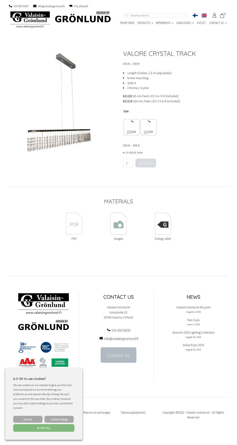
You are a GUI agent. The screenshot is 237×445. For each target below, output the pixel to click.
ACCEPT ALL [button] (43, 428)
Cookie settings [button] (59, 419)
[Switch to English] (204, 15)
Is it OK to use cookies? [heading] (29, 379)
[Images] (118, 234)
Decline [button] (28, 419)
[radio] (131, 127)
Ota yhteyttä (81, 6)
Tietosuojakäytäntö (133, 412)
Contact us (118, 355)
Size (126, 111)
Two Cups (193, 320)
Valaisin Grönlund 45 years (193, 307)
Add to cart (146, 163)
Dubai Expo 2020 (193, 345)
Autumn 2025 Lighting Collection (193, 332)
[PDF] (74, 234)
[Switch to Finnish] (195, 15)
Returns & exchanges (96, 412)
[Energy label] (163, 234)
